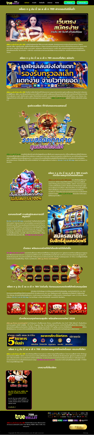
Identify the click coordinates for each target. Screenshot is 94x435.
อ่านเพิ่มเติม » (12, 407)
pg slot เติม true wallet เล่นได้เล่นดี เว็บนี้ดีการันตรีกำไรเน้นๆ (18, 393)
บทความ (49, 3)
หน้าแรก (27, 3)
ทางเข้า (34, 3)
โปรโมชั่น (42, 3)
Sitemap (85, 433)
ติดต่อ (57, 3)
